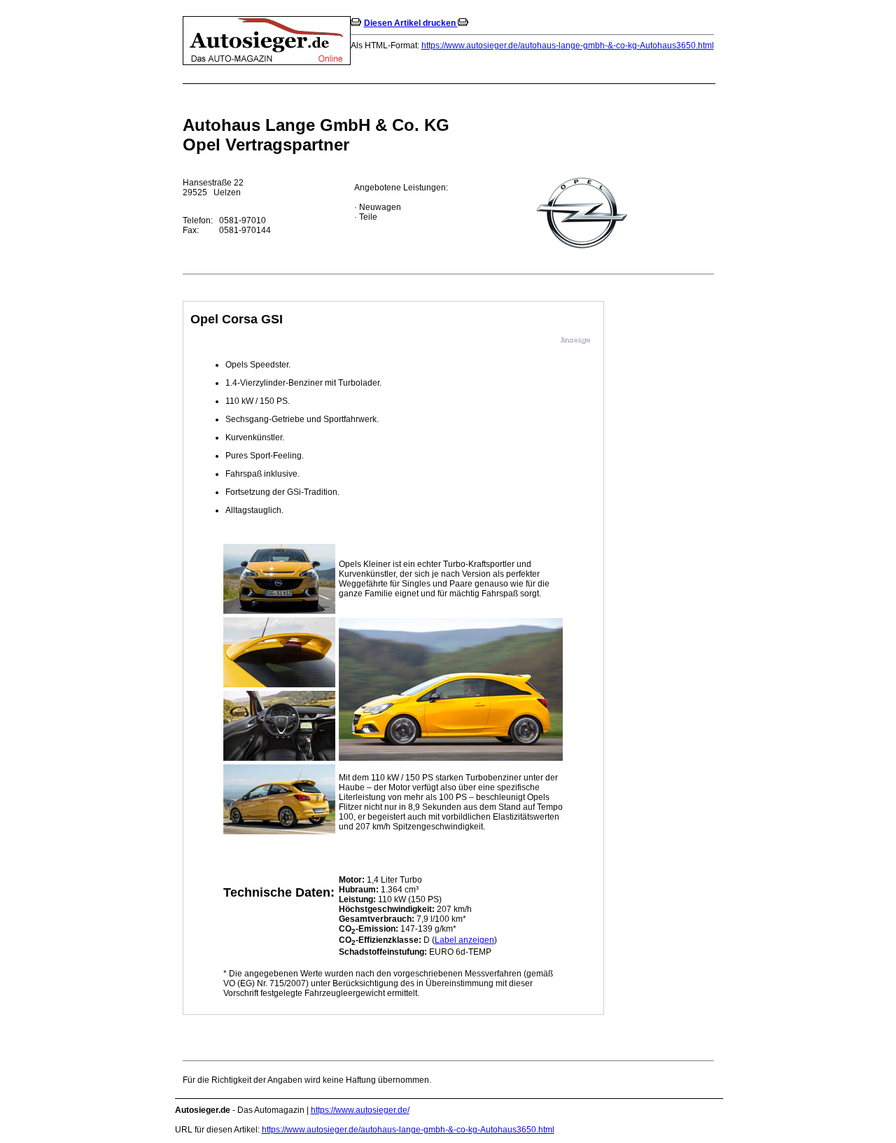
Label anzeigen (464, 940)
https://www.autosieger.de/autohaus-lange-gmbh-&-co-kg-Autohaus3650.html (567, 45)
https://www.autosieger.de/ (360, 1110)
